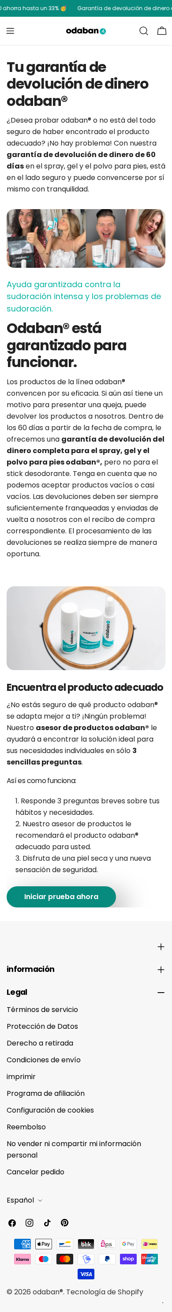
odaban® (48, 1292)
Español (20, 1200)
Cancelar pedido (35, 1172)
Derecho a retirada (40, 1043)
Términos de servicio (42, 1010)
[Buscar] (144, 31)
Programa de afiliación (46, 1093)
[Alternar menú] (10, 31)
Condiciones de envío (44, 1060)
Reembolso (26, 1127)
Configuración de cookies (50, 1110)
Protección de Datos (42, 1026)
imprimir (21, 1077)
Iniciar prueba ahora (61, 897)
